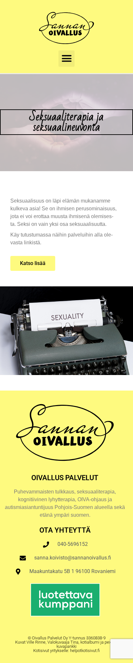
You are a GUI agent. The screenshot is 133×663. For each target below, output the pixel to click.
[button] (66, 58)
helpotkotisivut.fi (85, 650)
